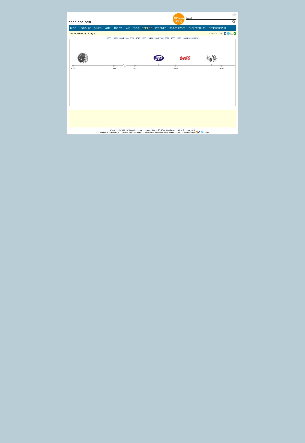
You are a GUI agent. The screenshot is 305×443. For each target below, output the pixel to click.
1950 (155, 38)
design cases (177, 28)
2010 (190, 38)
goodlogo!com (136, 130)
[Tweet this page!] (228, 33)
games (97, 28)
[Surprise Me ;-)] (178, 24)
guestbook (159, 132)
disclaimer (169, 132)
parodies (160, 28)
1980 (173, 38)
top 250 (118, 28)
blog (73, 28)
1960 (161, 38)
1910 (132, 38)
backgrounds (197, 28)
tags (136, 28)
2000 (185, 38)
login (207, 132)
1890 (120, 38)
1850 (109, 38)
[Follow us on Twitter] (202, 132)
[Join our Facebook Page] (199, 132)
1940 (150, 38)
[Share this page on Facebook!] (225, 33)
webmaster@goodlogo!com (141, 132)
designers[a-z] (217, 28)
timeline (147, 28)
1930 (144, 38)
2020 (196, 38)
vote (107, 28)
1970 (167, 38)
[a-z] (128, 28)
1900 (126, 38)
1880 (115, 38)
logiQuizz (85, 28)
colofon (179, 132)
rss (193, 132)
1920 (138, 38)
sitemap (187, 132)
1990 (179, 38)
